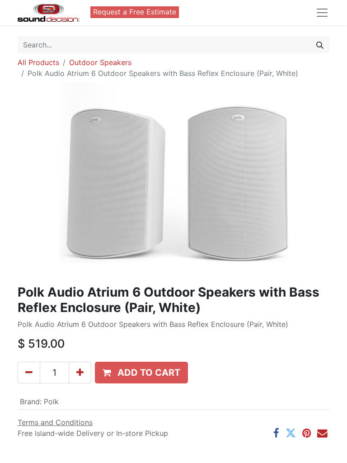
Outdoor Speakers (100, 62)
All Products (38, 62)
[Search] (319, 44)
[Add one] (80, 372)
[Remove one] (29, 372)
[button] (141, 372)
